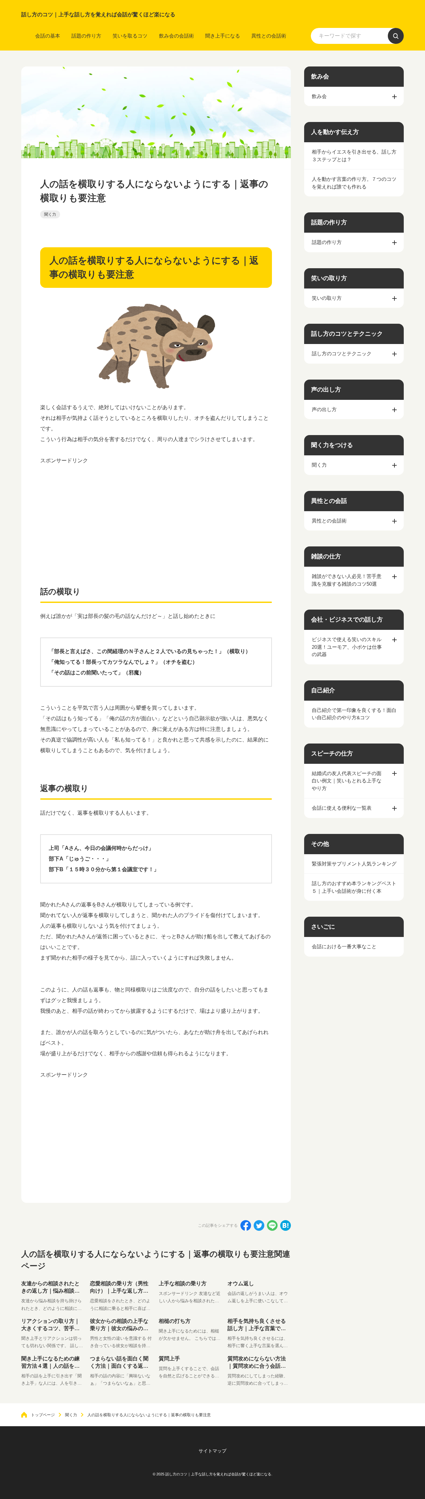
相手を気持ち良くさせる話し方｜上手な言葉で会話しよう (256, 1328)
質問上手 (169, 1358)
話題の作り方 (86, 36)
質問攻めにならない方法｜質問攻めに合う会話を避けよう (256, 1366)
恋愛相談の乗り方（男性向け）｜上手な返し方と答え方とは (119, 1291)
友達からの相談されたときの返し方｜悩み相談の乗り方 (50, 1291)
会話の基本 (47, 36)
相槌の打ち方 (175, 1321)
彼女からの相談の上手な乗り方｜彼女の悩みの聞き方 (119, 1328)
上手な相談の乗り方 (183, 1283)
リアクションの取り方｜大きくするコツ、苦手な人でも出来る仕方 (50, 1328)
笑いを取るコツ (130, 36)
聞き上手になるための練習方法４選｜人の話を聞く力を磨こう (50, 1366)
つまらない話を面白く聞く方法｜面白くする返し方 (119, 1366)
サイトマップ (212, 1450)
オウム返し (240, 1283)
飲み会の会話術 (176, 36)
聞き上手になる (222, 36)
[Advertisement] (156, 512)
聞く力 (50, 214)
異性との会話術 (268, 36)
